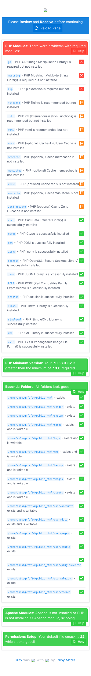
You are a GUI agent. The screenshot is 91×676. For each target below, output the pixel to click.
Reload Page (50, 28)
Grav (18, 660)
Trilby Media (66, 660)
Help (80, 51)
